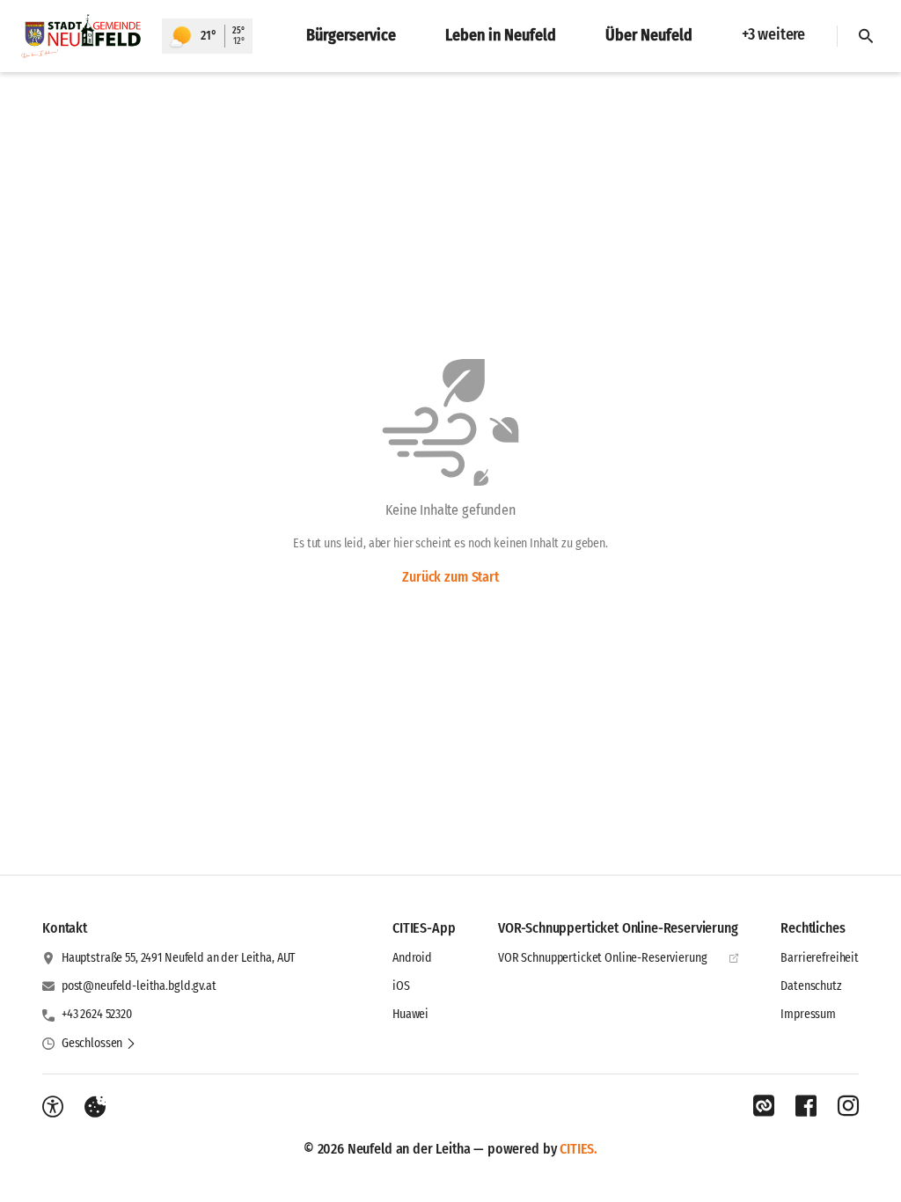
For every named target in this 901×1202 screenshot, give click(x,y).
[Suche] (866, 36)
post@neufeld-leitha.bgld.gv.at (139, 985)
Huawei (410, 1014)
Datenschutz (810, 985)
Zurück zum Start (450, 576)
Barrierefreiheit (819, 957)
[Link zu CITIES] (763, 1106)
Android (412, 957)
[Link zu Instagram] (848, 1106)
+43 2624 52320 (97, 1014)
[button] (99, 1043)
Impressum (808, 1014)
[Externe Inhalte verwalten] (95, 1107)
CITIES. (578, 1148)
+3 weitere (773, 34)
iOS (401, 985)
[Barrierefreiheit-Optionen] (52, 1107)
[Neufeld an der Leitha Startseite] (81, 36)
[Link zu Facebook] (806, 1106)
